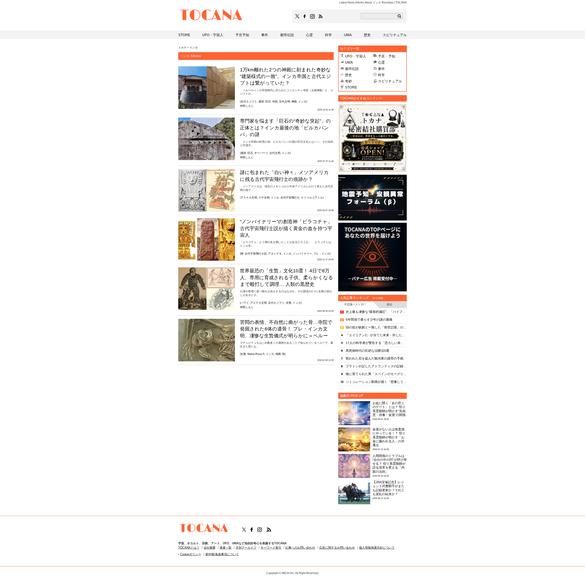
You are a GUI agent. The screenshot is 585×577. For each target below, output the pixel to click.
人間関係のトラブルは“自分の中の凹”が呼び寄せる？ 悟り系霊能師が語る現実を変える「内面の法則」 (389, 463)
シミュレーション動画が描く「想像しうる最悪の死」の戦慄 (376, 382)
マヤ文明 (263, 197)
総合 (389, 304)
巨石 (268, 101)
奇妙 (348, 81)
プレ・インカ (321, 253)
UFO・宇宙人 (355, 56)
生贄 (288, 302)
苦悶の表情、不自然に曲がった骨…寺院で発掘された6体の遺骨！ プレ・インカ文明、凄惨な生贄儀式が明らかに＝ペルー (286, 328)
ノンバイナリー (302, 253)
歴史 (348, 75)
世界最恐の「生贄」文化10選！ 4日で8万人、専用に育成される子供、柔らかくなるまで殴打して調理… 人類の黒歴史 (286, 277)
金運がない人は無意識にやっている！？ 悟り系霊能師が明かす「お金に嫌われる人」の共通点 (388, 437)
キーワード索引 (271, 547)
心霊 (381, 62)
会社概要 (209, 547)
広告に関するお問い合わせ (337, 547)
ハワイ (245, 302)
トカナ (182, 47)
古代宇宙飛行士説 (256, 253)
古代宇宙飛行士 (290, 197)
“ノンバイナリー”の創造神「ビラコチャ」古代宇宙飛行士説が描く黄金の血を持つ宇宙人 (286, 228)
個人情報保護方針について (377, 547)
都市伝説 (352, 69)
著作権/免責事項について (222, 554)
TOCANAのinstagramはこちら (312, 16)
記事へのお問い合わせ (300, 547)
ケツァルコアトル (312, 197)
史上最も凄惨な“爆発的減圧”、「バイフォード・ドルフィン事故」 (376, 312)
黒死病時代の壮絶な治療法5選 (367, 350)
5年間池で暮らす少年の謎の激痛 (369, 319)
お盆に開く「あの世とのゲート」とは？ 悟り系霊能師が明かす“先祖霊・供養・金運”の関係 (389, 409)
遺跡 (261, 101)
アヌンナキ (275, 253)
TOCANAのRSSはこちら (320, 16)
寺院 (275, 101)
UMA (349, 62)
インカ (302, 101)
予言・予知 (386, 56)
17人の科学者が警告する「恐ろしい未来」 (376, 343)
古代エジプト (249, 101)
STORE (351, 87)
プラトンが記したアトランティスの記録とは (376, 366)
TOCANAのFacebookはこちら (304, 16)
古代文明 (284, 101)
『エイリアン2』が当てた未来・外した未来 (376, 335)
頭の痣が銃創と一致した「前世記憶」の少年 (376, 327)
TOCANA (211, 15)
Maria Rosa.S (255, 354)
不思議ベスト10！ (355, 304)
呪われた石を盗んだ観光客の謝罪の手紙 (374, 358)
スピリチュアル (390, 81)
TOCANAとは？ (188, 547)
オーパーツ (261, 153)
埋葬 (278, 354)
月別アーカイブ (246, 547)
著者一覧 (225, 547)
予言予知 (242, 35)
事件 (381, 69)
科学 (381, 75)
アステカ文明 (249, 197)
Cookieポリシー (190, 554)
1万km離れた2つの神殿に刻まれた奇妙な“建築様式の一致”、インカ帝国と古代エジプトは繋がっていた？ (285, 76)
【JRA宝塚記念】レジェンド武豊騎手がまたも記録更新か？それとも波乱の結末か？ (388, 488)
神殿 (294, 101)
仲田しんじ (247, 105)
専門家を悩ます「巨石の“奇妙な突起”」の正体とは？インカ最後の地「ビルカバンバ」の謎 (285, 127)
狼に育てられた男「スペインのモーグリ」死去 (376, 374)
